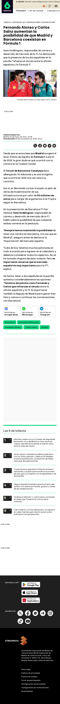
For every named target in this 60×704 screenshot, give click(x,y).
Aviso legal (25, 669)
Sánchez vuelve (31, 2)
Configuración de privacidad (33, 684)
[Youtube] (28, 623)
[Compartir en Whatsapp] (44, 147)
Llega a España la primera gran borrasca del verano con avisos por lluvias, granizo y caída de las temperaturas (34, 486)
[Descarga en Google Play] (30, 587)
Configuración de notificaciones (35, 688)
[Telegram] (43, 615)
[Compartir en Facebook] (40, 147)
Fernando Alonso (13, 327)
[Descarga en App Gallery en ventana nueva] (30, 602)
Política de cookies (29, 677)
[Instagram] (50, 615)
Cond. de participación (31, 680)
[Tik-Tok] (20, 623)
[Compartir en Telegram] (49, 147)
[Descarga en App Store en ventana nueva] (29, 594)
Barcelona (10, 322)
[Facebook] (28, 615)
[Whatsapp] (35, 615)
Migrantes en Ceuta (45, 2)
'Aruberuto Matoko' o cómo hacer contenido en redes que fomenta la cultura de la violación (34, 499)
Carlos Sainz (31, 327)
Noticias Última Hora (29, 322)
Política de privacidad (30, 673)
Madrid (44, 327)
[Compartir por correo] (54, 147)
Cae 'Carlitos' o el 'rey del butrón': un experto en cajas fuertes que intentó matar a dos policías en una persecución (34, 512)
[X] (35, 147)
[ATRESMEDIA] (30, 641)
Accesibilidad (27, 691)
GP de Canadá (36, 11)
